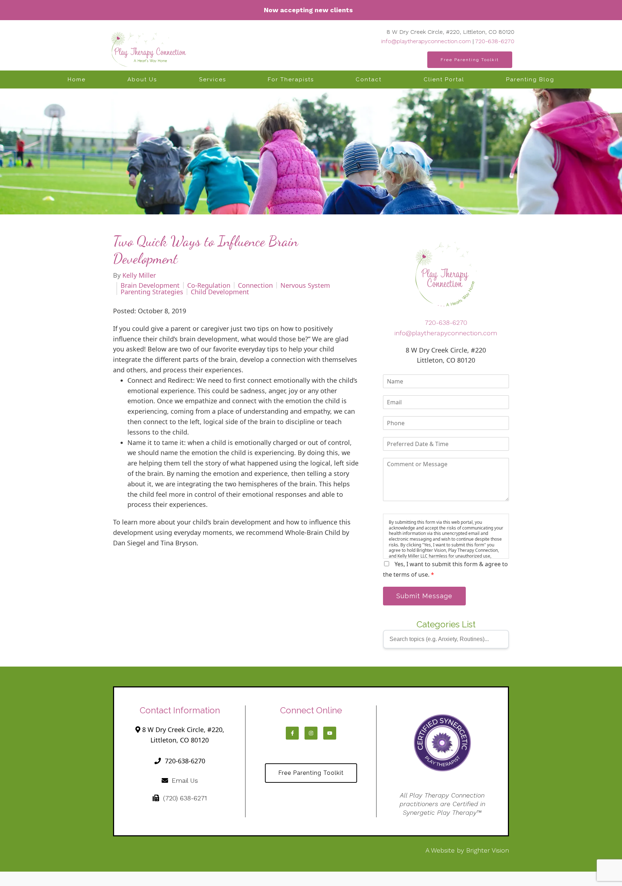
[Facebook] (292, 733)
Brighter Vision (487, 850)
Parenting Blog (530, 79)
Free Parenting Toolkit (470, 59)
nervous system (305, 285)
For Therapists (291, 79)
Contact (369, 79)
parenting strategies (152, 291)
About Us (142, 79)
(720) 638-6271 (185, 798)
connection (255, 285)
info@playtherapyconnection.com (426, 41)
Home (77, 79)
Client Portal (444, 79)
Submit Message (424, 596)
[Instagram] (311, 733)
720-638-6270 (494, 41)
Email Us (185, 780)
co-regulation (208, 285)
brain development (150, 285)
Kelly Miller (139, 275)
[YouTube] (329, 733)
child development (220, 291)
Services (212, 79)
